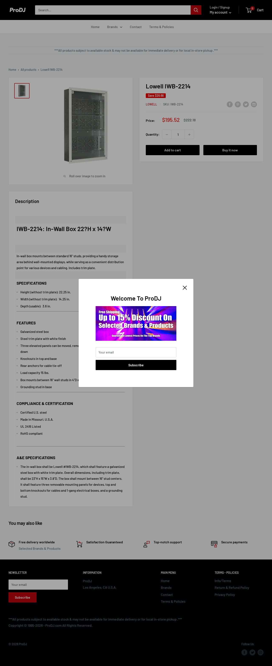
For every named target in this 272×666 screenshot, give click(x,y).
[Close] (185, 287)
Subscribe (136, 365)
